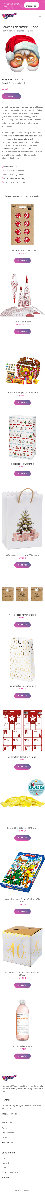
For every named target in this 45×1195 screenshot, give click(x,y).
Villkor (4, 1167)
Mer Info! (11, 96)
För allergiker (8, 1133)
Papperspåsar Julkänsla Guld (22, 686)
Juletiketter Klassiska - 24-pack (22, 757)
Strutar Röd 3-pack (22, 321)
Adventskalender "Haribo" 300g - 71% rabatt (22, 900)
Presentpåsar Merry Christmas (22, 615)
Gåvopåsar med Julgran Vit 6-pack (22, 555)
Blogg (4, 1158)
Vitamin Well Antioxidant (22, 1046)
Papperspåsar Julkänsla (22, 464)
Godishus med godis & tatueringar (22, 392)
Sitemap (5, 1177)
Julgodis (22, 79)
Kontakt (5, 1163)
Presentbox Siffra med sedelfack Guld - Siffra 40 (22, 974)
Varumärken (7, 1142)
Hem (4, 31)
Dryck (4, 1128)
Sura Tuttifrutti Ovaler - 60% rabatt (22, 828)
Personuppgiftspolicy (11, 1172)
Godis (15, 79)
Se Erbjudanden (31, 5)
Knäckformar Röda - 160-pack (22, 250)
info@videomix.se (9, 1114)
